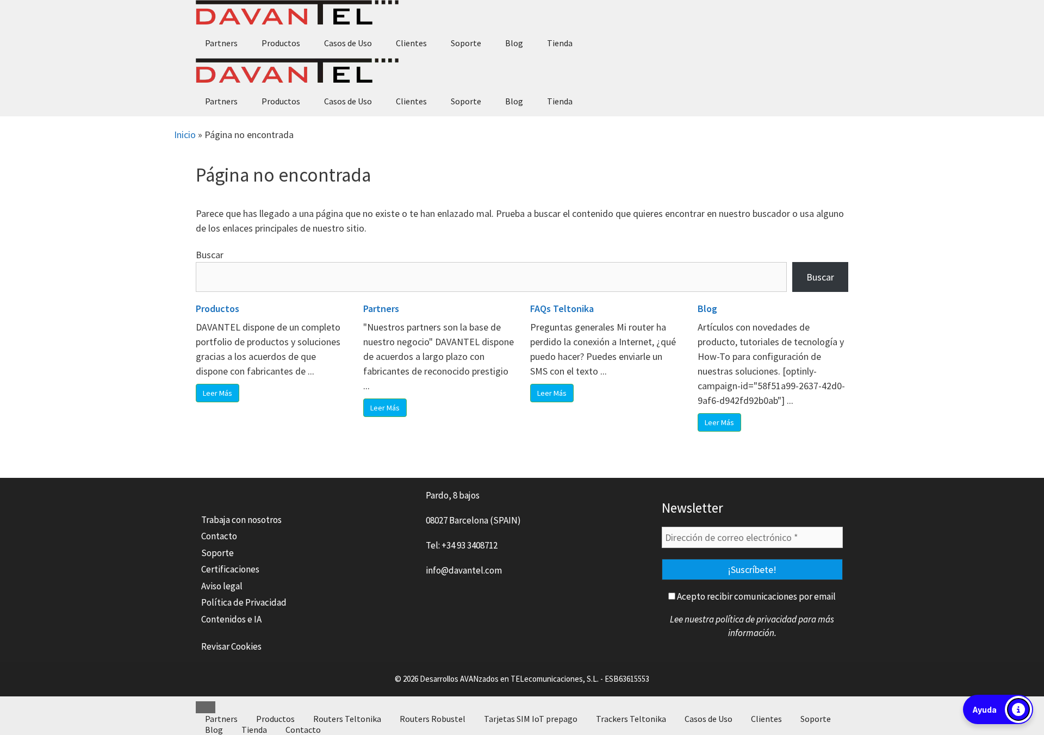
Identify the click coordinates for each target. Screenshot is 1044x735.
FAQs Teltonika (562, 308)
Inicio (185, 134)
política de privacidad (756, 619)
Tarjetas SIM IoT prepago (530, 718)
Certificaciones (230, 569)
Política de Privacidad (244, 602)
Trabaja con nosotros (241, 520)
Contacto (219, 536)
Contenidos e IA (231, 619)
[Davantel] (297, 14)
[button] (998, 709)
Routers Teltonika (347, 718)
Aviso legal (222, 586)
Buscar (209, 254)
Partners (221, 43)
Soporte (466, 43)
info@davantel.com (464, 570)
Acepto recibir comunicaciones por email (755, 596)
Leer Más (217, 393)
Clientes (411, 43)
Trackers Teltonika (631, 718)
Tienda (560, 43)
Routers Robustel (432, 718)
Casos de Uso (348, 43)
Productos (281, 43)
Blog (514, 43)
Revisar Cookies (231, 646)
